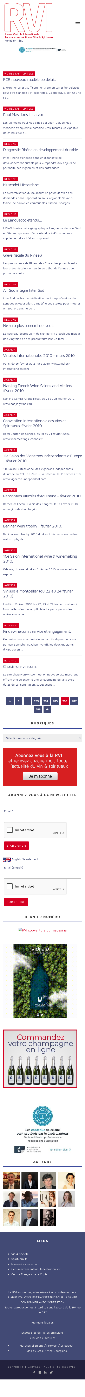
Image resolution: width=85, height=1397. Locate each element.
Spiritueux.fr (19, 1259)
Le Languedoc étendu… (22, 220)
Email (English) (13, 867)
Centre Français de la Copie (29, 1274)
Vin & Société (20, 1254)
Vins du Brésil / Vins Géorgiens (46, 1350)
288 (38, 709)
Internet (11, 625)
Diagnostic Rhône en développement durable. (41, 149)
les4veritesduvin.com (25, 1264)
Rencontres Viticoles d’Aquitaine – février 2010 (41, 495)
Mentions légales (43, 1322)
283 (36, 701)
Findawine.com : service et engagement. (37, 631)
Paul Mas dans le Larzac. (23, 114)
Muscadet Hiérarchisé (21, 184)
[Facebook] (34, 1373)
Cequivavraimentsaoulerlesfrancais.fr (35, 1269)
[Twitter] (51, 1373)
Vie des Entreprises (19, 73)
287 (74, 701)
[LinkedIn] (45, 1373)
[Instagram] (39, 1373)
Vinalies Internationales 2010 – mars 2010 (38, 355)
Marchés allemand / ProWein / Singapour (47, 1345)
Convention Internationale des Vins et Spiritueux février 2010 (34, 423)
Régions (10, 143)
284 (45, 701)
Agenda (10, 349)
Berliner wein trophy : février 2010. (32, 526)
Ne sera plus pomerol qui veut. (28, 325)
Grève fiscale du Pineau (22, 255)
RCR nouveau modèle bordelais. (29, 79)
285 (55, 701)
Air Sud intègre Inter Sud (23, 290)
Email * (8, 811)
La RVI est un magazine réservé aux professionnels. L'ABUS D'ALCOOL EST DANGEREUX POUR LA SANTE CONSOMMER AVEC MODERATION (42, 1297)
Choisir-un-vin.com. (20, 666)
